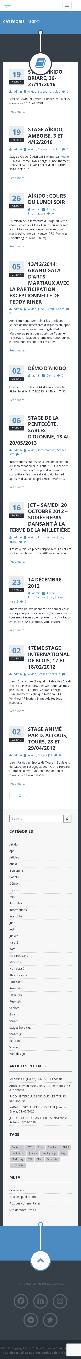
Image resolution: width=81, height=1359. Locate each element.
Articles (14, 857)
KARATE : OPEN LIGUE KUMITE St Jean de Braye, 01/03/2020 (37, 1109)
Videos (13, 1047)
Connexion (16, 1190)
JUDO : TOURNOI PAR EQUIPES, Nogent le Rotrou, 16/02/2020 (38, 1120)
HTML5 (65, 1147)
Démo (51, 375)
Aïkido (32, 91)
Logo (63, 1153)
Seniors (14, 1008)
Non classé (16, 969)
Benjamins (16, 870)
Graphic (52, 1147)
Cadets (14, 877)
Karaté (59, 309)
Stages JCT (45, 755)
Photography (18, 975)
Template (52, 1159)
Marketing (17, 1159)
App (12, 851)
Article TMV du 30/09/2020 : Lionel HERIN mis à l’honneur (40, 1088)
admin (18, 91)
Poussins (15, 982)
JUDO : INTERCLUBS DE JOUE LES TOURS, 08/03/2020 (38, 1098)
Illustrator (15, 903)
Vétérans (15, 1041)
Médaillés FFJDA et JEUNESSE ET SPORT (36, 1079)
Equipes (14, 890)
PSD (30, 1159)
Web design (17, 1054)
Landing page (49, 1153)
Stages (13, 1021)
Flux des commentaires (25, 1203)
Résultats (15, 988)
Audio (13, 864)
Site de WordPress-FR (24, 1210)
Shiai (12, 1014)
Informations (36, 213)
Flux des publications (23, 1197)
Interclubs (15, 916)
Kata (12, 949)
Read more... (17, 112)
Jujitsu (50, 309)
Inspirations (18, 1153)
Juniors (13, 936)
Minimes (15, 962)
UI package (18, 1165)
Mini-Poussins (18, 956)
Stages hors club (49, 91)
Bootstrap (17, 1147)
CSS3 (30, 1147)
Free (12, 897)
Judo (41, 309)
